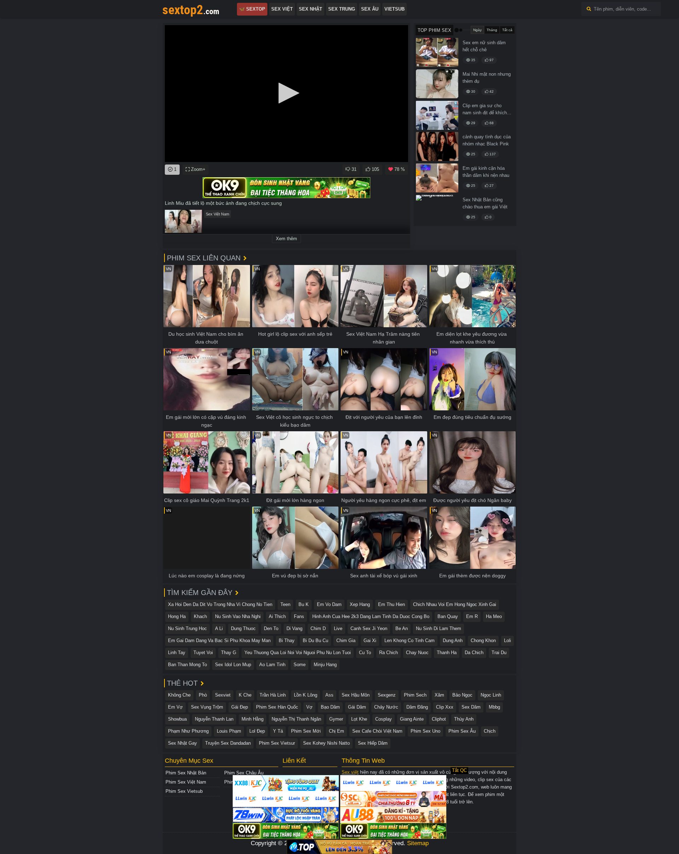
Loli (507, 640)
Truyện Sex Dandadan (228, 743)
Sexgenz (387, 695)
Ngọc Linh (491, 695)
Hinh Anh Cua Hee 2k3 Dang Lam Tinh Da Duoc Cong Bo (370, 616)
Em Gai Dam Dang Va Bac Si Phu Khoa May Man (219, 640)
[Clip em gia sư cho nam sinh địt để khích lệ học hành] (437, 115)
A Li (219, 628)
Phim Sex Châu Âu (243, 772)
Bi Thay (287, 640)
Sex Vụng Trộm (207, 707)
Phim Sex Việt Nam (186, 782)
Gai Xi (370, 640)
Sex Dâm (471, 707)
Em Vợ (175, 707)
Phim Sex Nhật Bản (186, 772)
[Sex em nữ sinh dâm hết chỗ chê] (437, 52)
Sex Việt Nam (217, 214)
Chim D (318, 628)
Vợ (309, 707)
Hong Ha (177, 616)
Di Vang (294, 628)
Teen (285, 604)
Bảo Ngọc (462, 695)
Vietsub (394, 9)
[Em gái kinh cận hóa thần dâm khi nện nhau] (437, 177)
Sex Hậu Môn (356, 695)
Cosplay (383, 719)
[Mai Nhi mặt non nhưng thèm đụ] (437, 83)
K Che (245, 695)
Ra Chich (388, 652)
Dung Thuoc (243, 628)
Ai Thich (277, 616)
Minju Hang (325, 664)
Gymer (336, 719)
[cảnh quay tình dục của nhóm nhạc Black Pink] (437, 146)
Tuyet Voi (203, 652)
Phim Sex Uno (425, 731)
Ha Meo (494, 616)
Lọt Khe (359, 719)
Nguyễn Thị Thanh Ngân (296, 719)
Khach (200, 616)
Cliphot (439, 719)
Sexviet (223, 695)
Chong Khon (483, 640)
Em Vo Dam (329, 604)
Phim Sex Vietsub (184, 791)
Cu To (365, 652)
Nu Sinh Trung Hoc (187, 628)
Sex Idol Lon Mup (233, 664)
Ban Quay (447, 616)
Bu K (303, 604)
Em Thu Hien (391, 604)
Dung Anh (453, 640)
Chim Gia (345, 640)
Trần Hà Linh (273, 695)
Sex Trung (341, 9)
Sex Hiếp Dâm (373, 743)
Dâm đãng (417, 707)
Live (338, 628)
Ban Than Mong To (187, 664)
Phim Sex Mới (306, 731)
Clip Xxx (444, 707)
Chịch (489, 731)
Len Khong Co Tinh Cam (409, 640)
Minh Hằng (252, 719)
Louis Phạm (229, 731)
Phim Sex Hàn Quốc (277, 707)
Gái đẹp (239, 707)
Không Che (179, 695)
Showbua (177, 719)
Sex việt (350, 772)
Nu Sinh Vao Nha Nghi (238, 616)
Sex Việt (282, 9)
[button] (286, 93)
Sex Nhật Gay (182, 743)
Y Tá (278, 731)
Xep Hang (360, 604)
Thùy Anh (464, 719)
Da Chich (474, 652)
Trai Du (499, 652)
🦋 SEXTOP (252, 9)
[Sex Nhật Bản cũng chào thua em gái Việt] (437, 209)
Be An (401, 628)
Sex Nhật (310, 9)
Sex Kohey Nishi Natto (326, 743)
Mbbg (494, 707)
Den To (271, 628)
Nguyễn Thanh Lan (214, 719)
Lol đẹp (257, 731)
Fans (299, 616)
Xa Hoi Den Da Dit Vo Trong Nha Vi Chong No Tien (220, 604)
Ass (329, 695)
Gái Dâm (357, 707)
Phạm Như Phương (188, 731)
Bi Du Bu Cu (315, 640)
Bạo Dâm (330, 707)
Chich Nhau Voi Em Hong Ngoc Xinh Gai (454, 604)
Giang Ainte (412, 719)
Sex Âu (369, 9)
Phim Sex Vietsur (277, 743)
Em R (472, 616)
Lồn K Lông (305, 695)
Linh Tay (176, 652)
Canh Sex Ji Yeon (368, 628)
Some (300, 664)
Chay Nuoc (417, 652)
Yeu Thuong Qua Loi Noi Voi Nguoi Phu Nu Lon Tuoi (297, 652)
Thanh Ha (447, 652)
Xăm (439, 695)
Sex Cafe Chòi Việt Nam (377, 731)
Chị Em (336, 731)
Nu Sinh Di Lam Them (438, 628)
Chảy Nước (386, 707)
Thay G (228, 652)
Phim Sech (415, 695)
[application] (286, 93)
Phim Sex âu (462, 731)
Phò (203, 695)
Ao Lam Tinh (272, 664)
